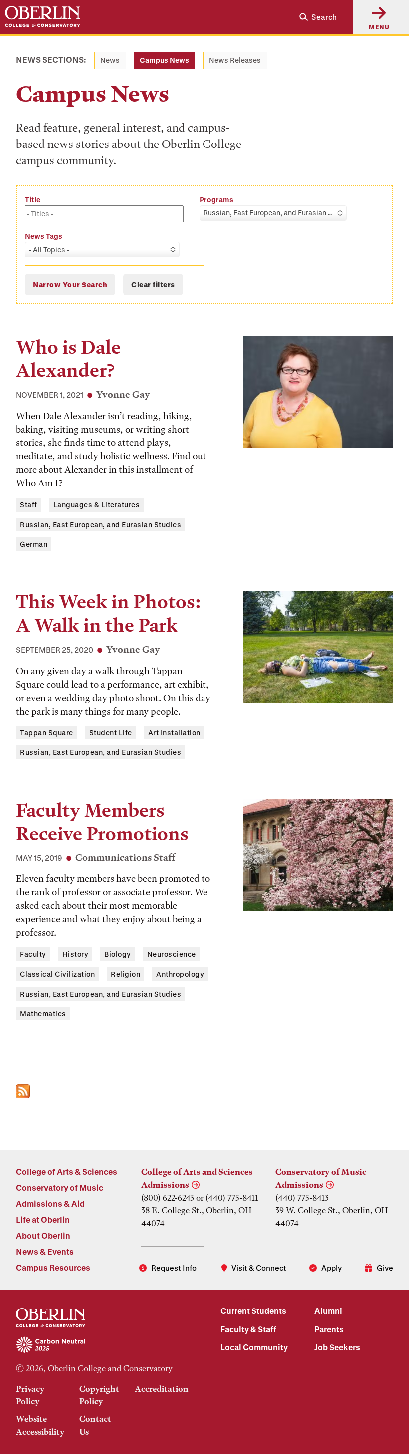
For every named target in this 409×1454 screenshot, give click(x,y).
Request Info (174, 1267)
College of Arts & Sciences (66, 1171)
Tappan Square (46, 732)
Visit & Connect (258, 1267)
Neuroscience (171, 954)
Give (385, 1267)
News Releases (235, 60)
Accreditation (162, 1389)
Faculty (33, 954)
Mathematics (43, 1013)
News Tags (43, 236)
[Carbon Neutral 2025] (102, 1345)
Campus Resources (53, 1267)
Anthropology (180, 974)
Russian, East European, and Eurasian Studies (100, 524)
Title (32, 199)
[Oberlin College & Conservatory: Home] (42, 17)
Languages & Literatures (96, 504)
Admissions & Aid (50, 1203)
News (110, 60)
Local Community (254, 1347)
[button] (314, 17)
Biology (117, 954)
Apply (331, 1267)
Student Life (110, 732)
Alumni (328, 1310)
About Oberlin (43, 1235)
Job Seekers (337, 1347)
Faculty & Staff (248, 1329)
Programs (216, 199)
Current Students (253, 1310)
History (75, 954)
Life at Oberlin (43, 1219)
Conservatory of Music (59, 1187)
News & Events (45, 1251)
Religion (125, 974)
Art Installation (174, 732)
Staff (28, 504)
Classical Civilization (57, 974)
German (33, 544)
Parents (329, 1329)
